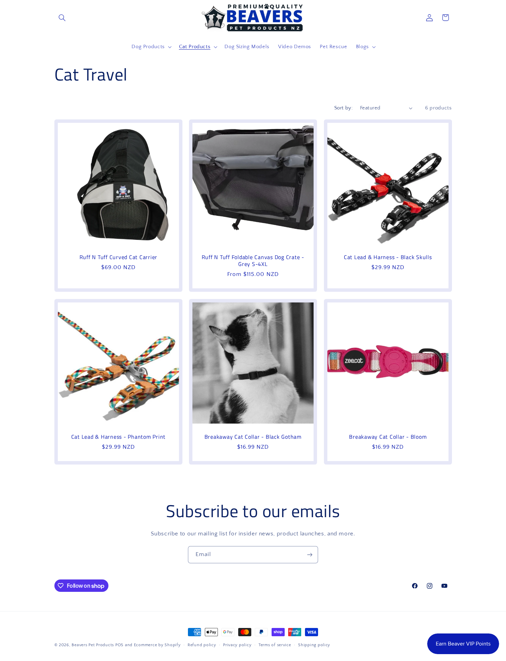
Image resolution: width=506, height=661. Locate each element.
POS (119, 645)
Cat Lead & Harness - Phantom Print (118, 436)
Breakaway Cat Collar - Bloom (387, 436)
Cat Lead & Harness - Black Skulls (388, 257)
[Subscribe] (310, 554)
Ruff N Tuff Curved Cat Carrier (118, 257)
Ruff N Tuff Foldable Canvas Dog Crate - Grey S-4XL (253, 261)
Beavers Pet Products (93, 645)
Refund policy (202, 645)
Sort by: (343, 108)
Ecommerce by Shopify (157, 645)
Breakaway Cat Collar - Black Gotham (253, 436)
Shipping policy (314, 645)
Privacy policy (237, 645)
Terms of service (275, 645)
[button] (62, 17)
